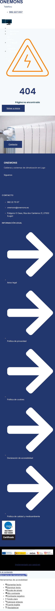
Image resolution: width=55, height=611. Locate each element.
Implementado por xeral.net (27, 564)
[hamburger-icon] (8, 23)
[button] (13, 575)
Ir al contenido (6, 572)
